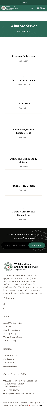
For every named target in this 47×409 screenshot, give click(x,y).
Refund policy (9, 340)
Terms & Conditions (12, 337)
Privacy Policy (9, 333)
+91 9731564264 (12, 390)
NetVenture (38, 405)
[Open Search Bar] (32, 8)
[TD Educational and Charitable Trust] (9, 8)
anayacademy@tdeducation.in (19, 393)
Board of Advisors (11, 330)
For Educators (10, 355)
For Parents (8, 359)
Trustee (7, 326)
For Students (9, 362)
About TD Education (12, 323)
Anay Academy (10, 366)
